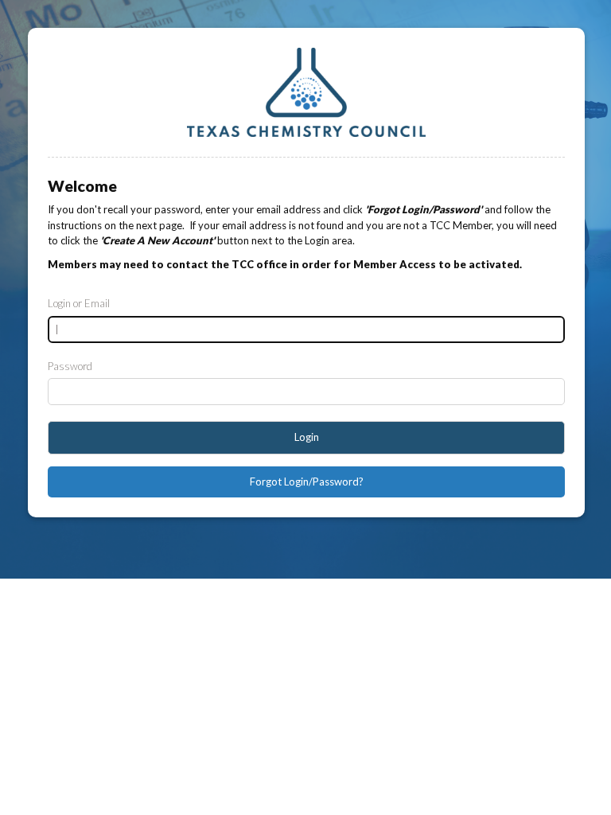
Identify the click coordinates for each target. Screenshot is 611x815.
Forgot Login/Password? (307, 481)
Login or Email (79, 303)
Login (306, 437)
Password (70, 366)
